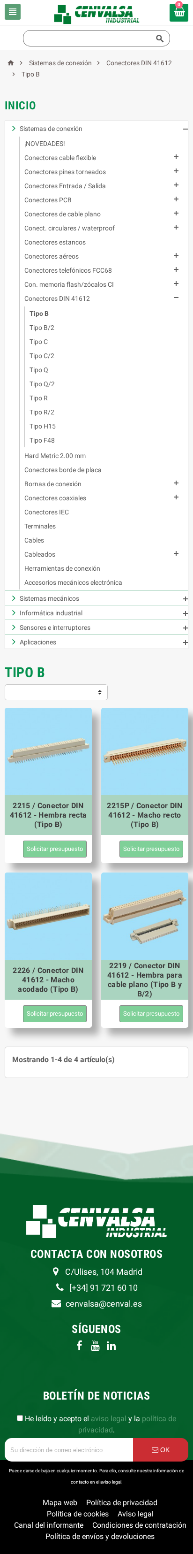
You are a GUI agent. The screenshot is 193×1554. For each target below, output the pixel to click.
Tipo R (39, 398)
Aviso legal (136, 1513)
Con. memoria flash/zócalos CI (69, 284)
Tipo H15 (43, 426)
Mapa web (60, 1502)
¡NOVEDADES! (44, 143)
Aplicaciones (38, 642)
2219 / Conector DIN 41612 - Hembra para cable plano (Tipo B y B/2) (144, 979)
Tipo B (39, 313)
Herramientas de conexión (62, 568)
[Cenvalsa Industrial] (96, 13)
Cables (34, 540)
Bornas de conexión (53, 484)
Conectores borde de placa (63, 470)
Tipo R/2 (42, 412)
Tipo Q (39, 370)
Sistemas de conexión (51, 128)
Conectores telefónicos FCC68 (68, 270)
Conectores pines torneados (65, 172)
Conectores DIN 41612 (57, 298)
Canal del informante (48, 1525)
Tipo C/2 (42, 356)
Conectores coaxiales (55, 498)
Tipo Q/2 (42, 384)
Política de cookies (78, 1513)
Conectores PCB (48, 200)
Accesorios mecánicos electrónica (73, 582)
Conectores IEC (46, 512)
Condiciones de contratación (139, 1525)
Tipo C (39, 341)
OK (164, 1450)
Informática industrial (51, 613)
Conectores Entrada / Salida (65, 186)
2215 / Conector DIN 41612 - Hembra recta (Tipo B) (48, 815)
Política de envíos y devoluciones (100, 1536)
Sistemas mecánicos (49, 598)
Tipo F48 (42, 440)
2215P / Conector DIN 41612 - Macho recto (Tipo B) (144, 815)
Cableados (39, 554)
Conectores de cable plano (62, 214)
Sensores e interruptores (55, 627)
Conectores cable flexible (60, 157)
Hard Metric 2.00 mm (55, 455)
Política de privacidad (121, 1502)
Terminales (40, 526)
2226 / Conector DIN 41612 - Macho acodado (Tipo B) (48, 980)
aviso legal (108, 1418)
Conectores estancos (55, 242)
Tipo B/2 (42, 327)
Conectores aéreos (51, 256)
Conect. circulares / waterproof (69, 228)
